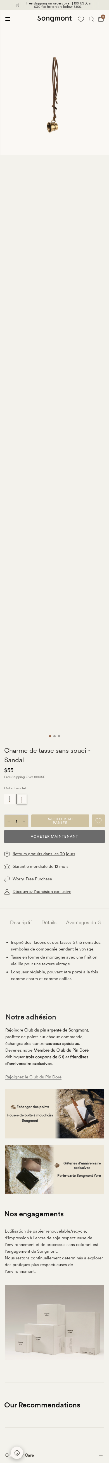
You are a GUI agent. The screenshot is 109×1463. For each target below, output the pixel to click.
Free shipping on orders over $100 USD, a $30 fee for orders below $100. (58, 5)
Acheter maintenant (55, 836)
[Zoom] (54, 82)
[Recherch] (91, 19)
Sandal (21, 799)
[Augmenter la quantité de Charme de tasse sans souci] (24, 821)
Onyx (9, 799)
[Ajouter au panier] (60, 820)
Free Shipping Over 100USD (25, 777)
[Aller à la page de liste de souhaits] (81, 19)
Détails (48, 922)
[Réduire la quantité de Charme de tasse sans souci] (8, 821)
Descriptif (21, 922)
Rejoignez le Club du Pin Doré (33, 1077)
